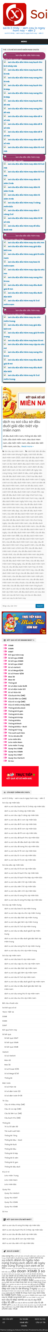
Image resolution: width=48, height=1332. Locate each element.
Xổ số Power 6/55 (16, 673)
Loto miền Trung (16, 745)
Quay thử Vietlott (16, 758)
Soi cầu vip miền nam (14, 451)
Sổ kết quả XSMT (15, 664)
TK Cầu (5, 1101)
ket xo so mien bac (15, 1282)
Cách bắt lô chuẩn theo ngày (17, 1258)
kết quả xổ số (35, 1284)
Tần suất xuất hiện (16, 733)
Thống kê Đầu (14, 720)
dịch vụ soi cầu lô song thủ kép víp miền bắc (23, 900)
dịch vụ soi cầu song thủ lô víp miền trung (22, 946)
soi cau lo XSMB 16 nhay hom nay (21, 1293)
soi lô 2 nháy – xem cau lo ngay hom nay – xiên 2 (24, 29)
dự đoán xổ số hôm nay (34, 1277)
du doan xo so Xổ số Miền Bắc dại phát (18, 1268)
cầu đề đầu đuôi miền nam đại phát (28, 554)
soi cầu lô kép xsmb (13, 1299)
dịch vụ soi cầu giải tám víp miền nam (20, 972)
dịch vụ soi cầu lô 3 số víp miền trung (20, 926)
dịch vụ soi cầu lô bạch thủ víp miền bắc (21, 873)
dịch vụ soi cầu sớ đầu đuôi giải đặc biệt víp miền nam (21, 426)
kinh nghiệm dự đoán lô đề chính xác (18, 1284)
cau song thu (8, 1256)
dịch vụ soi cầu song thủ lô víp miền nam (22, 993)
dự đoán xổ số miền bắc (18, 1280)
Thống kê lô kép (15, 717)
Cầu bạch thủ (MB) (16, 695)
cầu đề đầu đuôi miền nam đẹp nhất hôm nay (22, 557)
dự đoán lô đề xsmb (8, 1274)
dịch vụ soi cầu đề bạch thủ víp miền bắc (21, 837)
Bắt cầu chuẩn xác (10, 1003)
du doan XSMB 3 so (28, 1271)
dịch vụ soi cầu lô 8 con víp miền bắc (20, 869)
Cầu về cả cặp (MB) (16, 701)
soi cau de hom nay (15, 595)
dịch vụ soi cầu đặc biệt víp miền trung (21, 917)
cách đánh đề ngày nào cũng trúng (23, 1264)
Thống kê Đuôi (14, 723)
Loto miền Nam (15, 742)
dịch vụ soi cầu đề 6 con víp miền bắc (20, 824)
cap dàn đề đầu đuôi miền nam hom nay (20, 498)
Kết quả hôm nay (16, 655)
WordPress (43, 1330)
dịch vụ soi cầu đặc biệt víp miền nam (20, 968)
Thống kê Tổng (15, 730)
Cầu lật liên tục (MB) (17, 698)
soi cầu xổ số (22, 1306)
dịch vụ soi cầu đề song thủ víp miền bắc (21, 846)
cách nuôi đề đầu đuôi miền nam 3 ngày (27, 479)
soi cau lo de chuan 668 (20, 1286)
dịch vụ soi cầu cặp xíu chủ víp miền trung (22, 913)
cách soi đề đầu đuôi (29, 485)
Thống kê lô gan (15, 711)
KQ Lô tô (5, 1172)
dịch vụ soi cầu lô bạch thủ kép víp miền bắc (23, 877)
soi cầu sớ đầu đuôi (33, 595)
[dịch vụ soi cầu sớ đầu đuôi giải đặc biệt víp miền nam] (24, 403)
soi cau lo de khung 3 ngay (22, 1288)
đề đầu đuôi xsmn (26, 592)
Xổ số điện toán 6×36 (13, 1095)
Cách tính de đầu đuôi (35, 489)
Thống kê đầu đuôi (16, 708)
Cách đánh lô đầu (20, 473)
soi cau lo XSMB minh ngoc (32, 1295)
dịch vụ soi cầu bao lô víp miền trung (20, 908)
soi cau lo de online (22, 1291)
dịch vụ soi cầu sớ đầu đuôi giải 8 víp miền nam (24, 981)
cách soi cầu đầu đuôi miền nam (16, 482)
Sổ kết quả (6, 1034)
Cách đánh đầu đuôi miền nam (25, 464)
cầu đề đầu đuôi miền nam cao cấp (21, 542)
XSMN (11, 648)
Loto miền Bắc (14, 739)
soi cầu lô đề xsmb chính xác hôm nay (23, 1305)
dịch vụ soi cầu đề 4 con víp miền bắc (20, 820)
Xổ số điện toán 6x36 (17, 686)
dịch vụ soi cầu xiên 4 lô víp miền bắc (20, 891)
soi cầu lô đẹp (30, 1300)
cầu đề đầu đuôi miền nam (23, 526)
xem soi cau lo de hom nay (14, 598)
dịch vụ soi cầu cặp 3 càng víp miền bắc (21, 815)
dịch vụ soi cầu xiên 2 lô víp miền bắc (20, 882)
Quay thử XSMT (15, 755)
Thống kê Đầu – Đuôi (17, 726)
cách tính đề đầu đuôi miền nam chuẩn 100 (21, 492)
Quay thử (6, 1189)
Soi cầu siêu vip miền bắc (13, 865)
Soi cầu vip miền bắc (11, 803)
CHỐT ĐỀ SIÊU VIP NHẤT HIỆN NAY (25, 1256)
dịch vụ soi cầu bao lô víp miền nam (19, 959)
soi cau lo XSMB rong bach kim (24, 1296)
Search (40, 606)
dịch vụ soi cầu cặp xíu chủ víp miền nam (22, 964)
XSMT (10, 652)
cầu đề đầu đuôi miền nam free (16, 560)
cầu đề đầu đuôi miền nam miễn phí (27, 576)
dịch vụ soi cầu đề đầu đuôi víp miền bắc (21, 842)
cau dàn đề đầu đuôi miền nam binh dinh (25, 517)
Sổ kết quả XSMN (15, 661)
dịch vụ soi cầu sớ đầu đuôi (17, 589)
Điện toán (6, 1083)
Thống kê (12, 683)
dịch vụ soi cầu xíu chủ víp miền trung (20, 950)
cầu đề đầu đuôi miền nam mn (15, 579)
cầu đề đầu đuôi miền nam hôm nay (18, 570)
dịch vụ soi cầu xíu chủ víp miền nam (20, 998)
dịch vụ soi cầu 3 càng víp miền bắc (19, 811)
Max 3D (11, 677)
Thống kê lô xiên (15, 714)
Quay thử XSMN (15, 752)
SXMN (4, 1021)
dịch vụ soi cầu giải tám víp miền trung (21, 922)
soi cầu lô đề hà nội (22, 1303)
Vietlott (5, 1052)
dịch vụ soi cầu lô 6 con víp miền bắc (20, 860)
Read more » (27, 446)
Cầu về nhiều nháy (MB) (19, 705)
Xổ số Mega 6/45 (15, 670)
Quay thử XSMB (15, 748)
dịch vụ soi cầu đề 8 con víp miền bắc (20, 829)
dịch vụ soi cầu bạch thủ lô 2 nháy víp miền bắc (24, 806)
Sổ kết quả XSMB (15, 658)
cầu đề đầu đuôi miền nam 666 (21, 532)
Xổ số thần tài (14, 692)
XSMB (10, 645)
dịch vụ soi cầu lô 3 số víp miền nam (19, 977)
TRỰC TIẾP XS (8, 1012)
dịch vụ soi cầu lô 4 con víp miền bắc (20, 855)
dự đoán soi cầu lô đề (22, 1274)
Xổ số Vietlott (10, 1056)
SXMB (4, 1016)
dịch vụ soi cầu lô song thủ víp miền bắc (21, 895)
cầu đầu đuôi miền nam (18, 523)
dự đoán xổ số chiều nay (17, 1275)
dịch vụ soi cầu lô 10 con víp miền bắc (20, 851)
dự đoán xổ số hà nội (14, 1277)
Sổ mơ (11, 761)
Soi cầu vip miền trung (11, 905)
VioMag (9, 1330)
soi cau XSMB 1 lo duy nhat (35, 1297)
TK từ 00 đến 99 (15, 736)
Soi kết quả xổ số (9, 1007)
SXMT (4, 1025)
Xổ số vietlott (14, 667)
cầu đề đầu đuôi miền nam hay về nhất (26, 567)
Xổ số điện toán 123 (16, 689)
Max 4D (11, 680)
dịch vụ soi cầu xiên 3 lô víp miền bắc (20, 886)
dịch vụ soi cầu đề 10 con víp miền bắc (20, 833)
